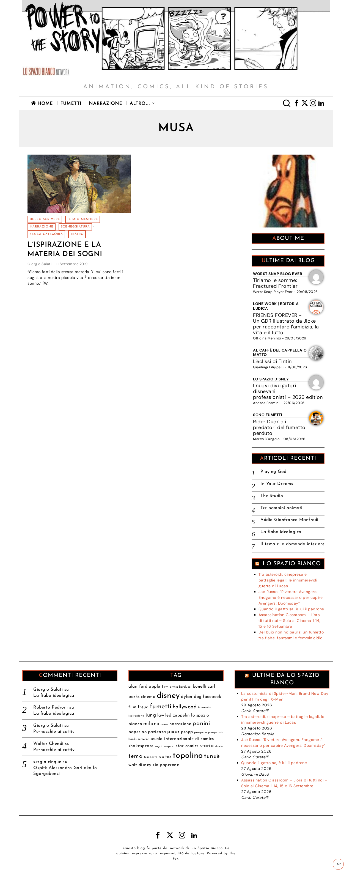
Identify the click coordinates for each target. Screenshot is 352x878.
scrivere (143, 739)
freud (143, 707)
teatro (77, 234)
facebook (212, 697)
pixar (173, 731)
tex (168, 756)
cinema (148, 697)
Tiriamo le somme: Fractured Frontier (275, 283)
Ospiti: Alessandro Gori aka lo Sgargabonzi (65, 771)
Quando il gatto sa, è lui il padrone (291, 609)
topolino (188, 756)
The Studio (271, 496)
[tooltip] (296, 103)
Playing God (273, 472)
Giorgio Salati (39, 264)
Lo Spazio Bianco (292, 564)
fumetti (161, 706)
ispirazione (136, 715)
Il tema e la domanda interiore (292, 544)
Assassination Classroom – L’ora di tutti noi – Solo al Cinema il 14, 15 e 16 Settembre (289, 620)
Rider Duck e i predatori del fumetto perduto (279, 427)
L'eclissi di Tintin (272, 361)
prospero (200, 732)
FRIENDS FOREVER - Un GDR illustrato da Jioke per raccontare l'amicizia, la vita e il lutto (286, 324)
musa (164, 724)
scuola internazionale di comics (182, 739)
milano (151, 723)
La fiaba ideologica (280, 532)
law (160, 715)
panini (201, 723)
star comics (187, 746)
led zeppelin (177, 715)
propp (187, 732)
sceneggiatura (75, 226)
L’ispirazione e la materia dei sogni (65, 249)
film (132, 707)
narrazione (41, 226)
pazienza (157, 732)
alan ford (138, 686)
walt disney (140, 765)
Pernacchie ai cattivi (54, 731)
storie (219, 746)
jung (150, 715)
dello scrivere (45, 219)
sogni (159, 746)
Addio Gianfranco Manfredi (289, 520)
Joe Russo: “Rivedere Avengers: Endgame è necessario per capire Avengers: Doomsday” (290, 597)
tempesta (151, 757)
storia (207, 745)
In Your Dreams (276, 484)
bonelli (200, 686)
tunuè (212, 756)
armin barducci (180, 686)
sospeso (169, 746)
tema (135, 756)
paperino (137, 732)
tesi (161, 757)
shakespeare (141, 746)
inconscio (204, 707)
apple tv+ (159, 686)
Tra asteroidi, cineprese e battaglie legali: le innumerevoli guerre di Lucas (287, 580)
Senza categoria (46, 234)
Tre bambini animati (281, 508)
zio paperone (166, 765)
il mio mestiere (82, 219)
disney (168, 696)
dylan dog (191, 697)
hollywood (185, 707)
